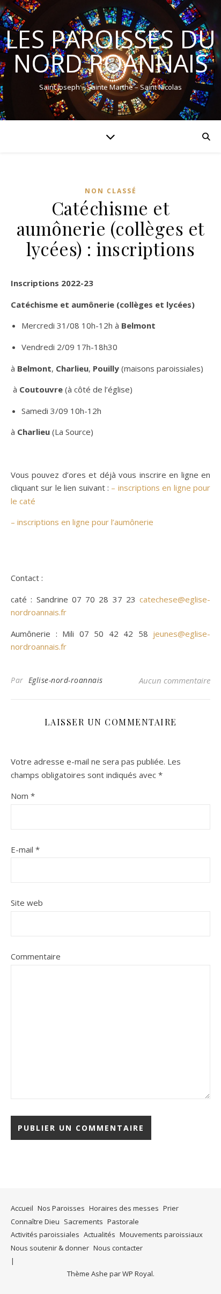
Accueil (22, 1208)
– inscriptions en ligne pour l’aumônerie (82, 522)
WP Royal (137, 1273)
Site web (27, 902)
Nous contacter (118, 1248)
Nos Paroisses (61, 1208)
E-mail (25, 849)
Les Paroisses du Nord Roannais (110, 51)
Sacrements (83, 1221)
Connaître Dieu (35, 1221)
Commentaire (36, 956)
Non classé (111, 190)
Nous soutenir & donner (50, 1248)
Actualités (99, 1234)
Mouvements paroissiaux (161, 1234)
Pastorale (123, 1221)
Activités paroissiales (45, 1234)
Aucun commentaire (174, 680)
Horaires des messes (124, 1208)
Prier (171, 1208)
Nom (23, 795)
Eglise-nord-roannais (65, 680)
